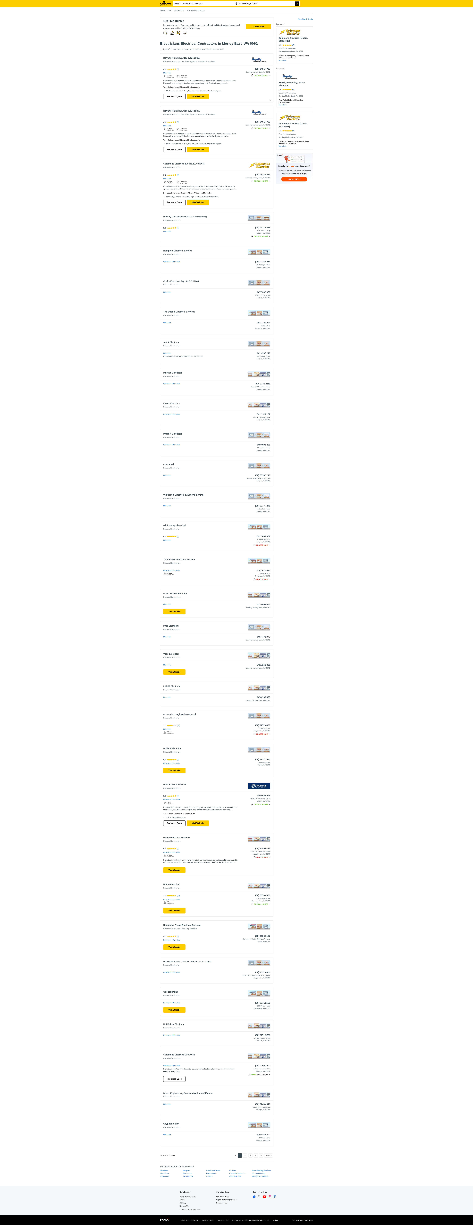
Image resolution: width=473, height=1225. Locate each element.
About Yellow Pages (187, 1196)
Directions (167, 262)
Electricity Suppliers (189, 929)
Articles (183, 1200)
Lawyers (186, 1171)
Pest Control (188, 1176)
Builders (232, 1171)
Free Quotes (258, 26)
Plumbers (164, 1171)
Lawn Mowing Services (261, 1171)
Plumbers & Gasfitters (206, 61)
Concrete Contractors (238, 1173)
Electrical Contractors (171, 61)
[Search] (297, 3)
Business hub (221, 1203)
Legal (275, 1220)
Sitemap (183, 1203)
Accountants (211, 1173)
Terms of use (223, 1220)
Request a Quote (174, 96)
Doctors (209, 1176)
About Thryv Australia (189, 1220)
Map (167, 49)
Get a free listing (223, 1196)
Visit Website (198, 96)
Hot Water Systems (189, 61)
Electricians (164, 1173)
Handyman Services (260, 1176)
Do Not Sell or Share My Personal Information (250, 1220)
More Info (167, 73)
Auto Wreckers (235, 1176)
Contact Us (184, 1206)
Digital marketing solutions (226, 1200)
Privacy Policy (207, 1220)
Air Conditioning (258, 1173)
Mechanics (187, 1173)
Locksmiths (164, 1176)
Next (268, 1155)
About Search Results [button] (305, 19)
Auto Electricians (213, 1171)
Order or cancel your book (190, 1209)
